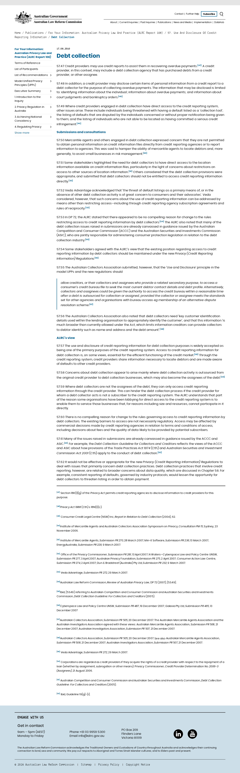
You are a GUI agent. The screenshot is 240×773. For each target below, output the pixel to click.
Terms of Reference (27, 63)
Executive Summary (28, 91)
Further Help (192, 14)
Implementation (203, 22)
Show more (22, 133)
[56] (96, 258)
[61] (66, 443)
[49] (79, 123)
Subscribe (209, 14)
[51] (131, 171)
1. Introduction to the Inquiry (28, 99)
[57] (91, 304)
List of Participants (26, 69)
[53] (87, 208)
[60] (222, 377)
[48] (120, 96)
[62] (160, 452)
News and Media (182, 22)
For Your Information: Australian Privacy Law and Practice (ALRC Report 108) (33, 53)
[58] (162, 329)
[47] (199, 65)
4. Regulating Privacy (28, 127)
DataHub (219, 22)
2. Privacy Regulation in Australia (29, 109)
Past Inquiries (147, 22)
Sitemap (86, 764)
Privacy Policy (108, 764)
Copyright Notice (138, 764)
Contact (179, 14)
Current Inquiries (128, 22)
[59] (196, 354)
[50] (145, 153)
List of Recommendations (31, 75)
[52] (71, 181)
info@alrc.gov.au (91, 735)
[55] (87, 239)
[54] (162, 221)
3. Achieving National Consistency (28, 119)
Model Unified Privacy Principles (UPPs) (28, 83)
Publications (164, 22)
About (113, 22)
